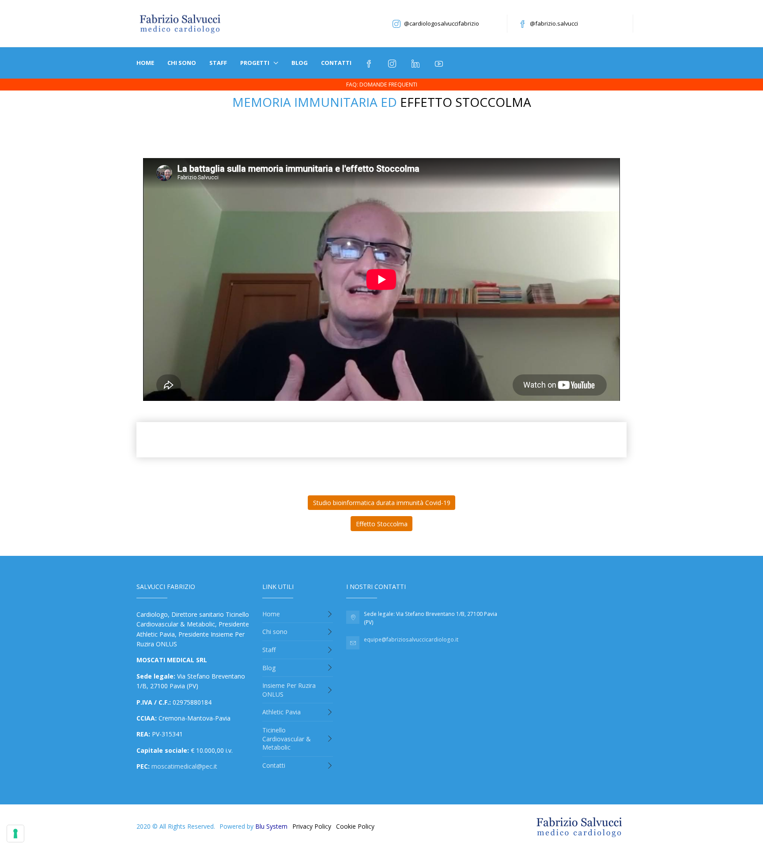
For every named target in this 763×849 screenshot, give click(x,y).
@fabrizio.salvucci (554, 23)
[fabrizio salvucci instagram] (393, 63)
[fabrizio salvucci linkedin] (417, 63)
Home (145, 63)
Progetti (255, 63)
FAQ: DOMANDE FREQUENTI (381, 84)
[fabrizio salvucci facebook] (370, 63)
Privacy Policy (311, 826)
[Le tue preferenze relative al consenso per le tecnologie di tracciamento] (15, 833)
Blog (299, 63)
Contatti (336, 63)
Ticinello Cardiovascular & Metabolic (286, 738)
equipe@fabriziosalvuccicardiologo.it (411, 639)
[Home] (180, 23)
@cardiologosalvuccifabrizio (441, 23)
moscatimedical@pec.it (184, 766)
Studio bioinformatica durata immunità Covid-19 (381, 502)
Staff (218, 63)
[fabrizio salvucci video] (440, 63)
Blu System (271, 826)
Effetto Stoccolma (382, 524)
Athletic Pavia (281, 712)
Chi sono (181, 63)
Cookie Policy (355, 826)
